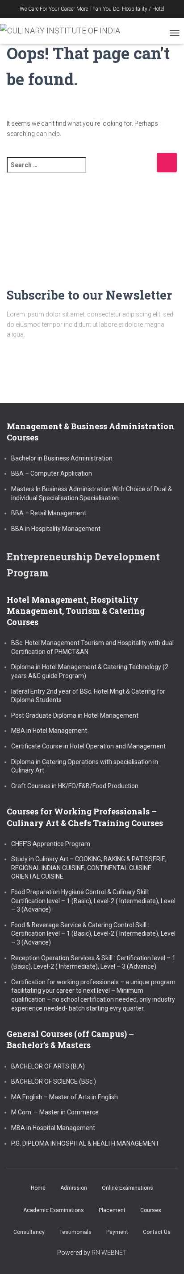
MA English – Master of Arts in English (64, 1097)
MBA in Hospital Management (53, 1127)
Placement (112, 1210)
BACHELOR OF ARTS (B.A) (48, 1066)
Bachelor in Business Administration (62, 458)
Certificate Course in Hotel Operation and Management (88, 746)
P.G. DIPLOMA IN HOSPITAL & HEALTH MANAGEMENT (85, 1143)
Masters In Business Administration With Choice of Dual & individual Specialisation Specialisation (91, 493)
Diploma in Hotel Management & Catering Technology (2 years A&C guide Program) (89, 671)
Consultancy (29, 1232)
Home (38, 1188)
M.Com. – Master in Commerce (55, 1112)
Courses (150, 1210)
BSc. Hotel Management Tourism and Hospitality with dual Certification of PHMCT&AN (92, 647)
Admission (73, 1188)
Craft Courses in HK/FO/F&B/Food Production (74, 785)
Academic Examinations (53, 1210)
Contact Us (157, 1232)
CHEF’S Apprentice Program (50, 843)
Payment (117, 1232)
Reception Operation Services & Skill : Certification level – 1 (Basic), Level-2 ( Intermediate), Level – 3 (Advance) (93, 962)
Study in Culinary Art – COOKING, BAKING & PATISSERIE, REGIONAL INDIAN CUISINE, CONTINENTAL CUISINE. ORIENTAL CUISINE (89, 867)
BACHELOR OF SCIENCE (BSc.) (53, 1081)
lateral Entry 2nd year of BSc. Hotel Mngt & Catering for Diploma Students (88, 696)
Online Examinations (127, 1188)
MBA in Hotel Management (49, 730)
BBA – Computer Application (51, 473)
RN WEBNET (109, 1252)
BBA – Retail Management (48, 513)
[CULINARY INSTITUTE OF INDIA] (63, 30)
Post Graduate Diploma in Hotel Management (74, 715)
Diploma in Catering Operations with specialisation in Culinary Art (84, 766)
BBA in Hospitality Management (55, 528)
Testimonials (75, 1232)
